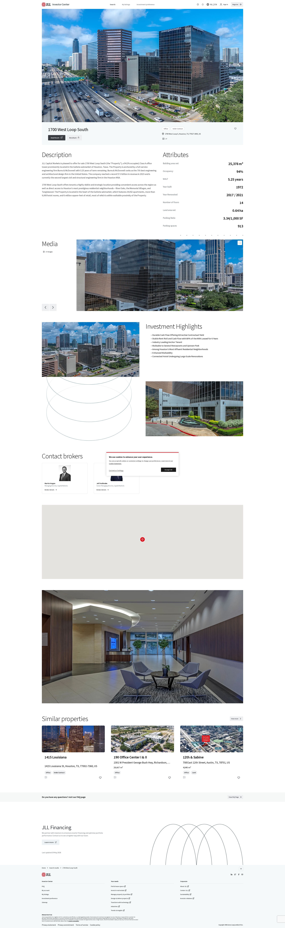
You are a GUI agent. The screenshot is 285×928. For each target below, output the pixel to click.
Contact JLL (184, 890)
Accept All (168, 470)
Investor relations (186, 898)
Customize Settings (116, 471)
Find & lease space (117, 886)
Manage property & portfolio (120, 894)
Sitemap (44, 902)
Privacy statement (49, 925)
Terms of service (82, 925)
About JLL (183, 886)
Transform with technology (120, 902)
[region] (142, 464)
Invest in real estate (117, 890)
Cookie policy (95, 925)
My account (45, 890)
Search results (54, 868)
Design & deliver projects (119, 898)
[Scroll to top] (241, 869)
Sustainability (184, 894)
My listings (45, 894)
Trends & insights (116, 910)
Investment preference (49, 898)
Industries (114, 906)
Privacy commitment (66, 925)
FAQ (43, 886)
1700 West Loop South (70, 868)
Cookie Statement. (115, 464)
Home (44, 868)
